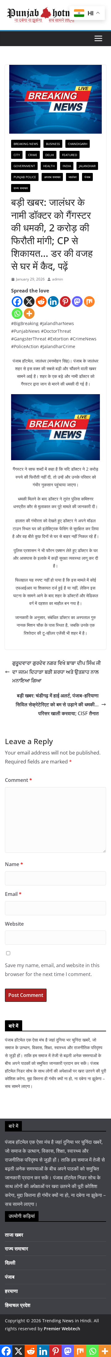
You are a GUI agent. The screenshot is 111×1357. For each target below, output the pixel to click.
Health (49, 166)
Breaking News (26, 144)
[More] (29, 313)
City (17, 155)
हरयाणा (11, 1291)
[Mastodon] (77, 301)
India (67, 166)
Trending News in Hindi (66, 1321)
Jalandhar (87, 166)
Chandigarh (77, 144)
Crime (32, 155)
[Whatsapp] (17, 313)
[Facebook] (17, 301)
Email (13, 894)
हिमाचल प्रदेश (17, 1305)
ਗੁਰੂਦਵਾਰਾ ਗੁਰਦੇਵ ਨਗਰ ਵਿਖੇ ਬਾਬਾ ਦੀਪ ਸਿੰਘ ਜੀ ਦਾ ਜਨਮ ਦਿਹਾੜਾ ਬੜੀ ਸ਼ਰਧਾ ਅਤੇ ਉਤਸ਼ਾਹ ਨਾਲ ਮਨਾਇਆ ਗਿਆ (56, 672)
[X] (29, 301)
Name (14, 864)
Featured (69, 155)
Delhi (49, 155)
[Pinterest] (65, 301)
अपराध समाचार (52, 177)
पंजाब (87, 177)
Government (24, 166)
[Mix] (89, 301)
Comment (18, 780)
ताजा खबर (14, 1234)
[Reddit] (41, 301)
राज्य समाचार (21, 188)
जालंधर (72, 177)
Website (14, 923)
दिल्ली (10, 1262)
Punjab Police (25, 177)
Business (53, 144)
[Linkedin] (53, 301)
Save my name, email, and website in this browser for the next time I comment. (52, 970)
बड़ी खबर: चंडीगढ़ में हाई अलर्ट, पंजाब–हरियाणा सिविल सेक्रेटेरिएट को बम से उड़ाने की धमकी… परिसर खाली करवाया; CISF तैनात (57, 704)
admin (57, 279)
